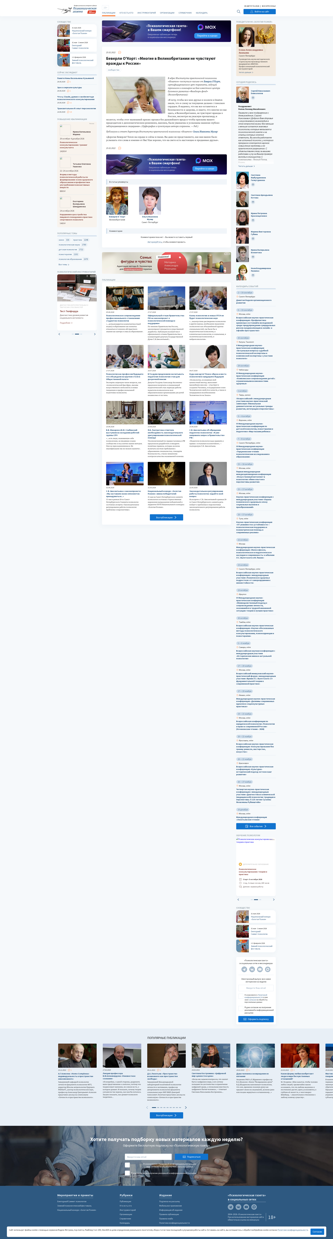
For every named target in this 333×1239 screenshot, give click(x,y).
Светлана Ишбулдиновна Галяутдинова (258, 177)
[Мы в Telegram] (244, 969)
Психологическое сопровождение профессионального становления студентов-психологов (123, 318)
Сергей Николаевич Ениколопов (260, 92)
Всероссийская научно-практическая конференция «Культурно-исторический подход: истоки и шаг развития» (254, 770)
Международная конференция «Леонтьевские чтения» (251, 818)
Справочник (185, 12)
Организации (167, 12)
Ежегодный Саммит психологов (71, 1201)
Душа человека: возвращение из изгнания (252, 1074)
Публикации (108, 12)
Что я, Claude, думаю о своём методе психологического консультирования (75, 98)
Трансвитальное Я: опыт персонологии (76, 108)
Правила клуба (166, 1218)
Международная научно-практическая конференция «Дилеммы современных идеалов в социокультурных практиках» (255, 703)
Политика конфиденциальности (174, 1223)
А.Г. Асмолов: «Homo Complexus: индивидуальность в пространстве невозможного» (75, 1076)
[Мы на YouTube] (260, 969)
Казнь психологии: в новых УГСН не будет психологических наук (206, 316)
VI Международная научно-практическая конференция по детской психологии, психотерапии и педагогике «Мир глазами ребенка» (254, 428)
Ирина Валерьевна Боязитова (260, 251)
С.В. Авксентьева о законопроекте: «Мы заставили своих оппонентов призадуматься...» (123, 494)
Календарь (202, 12)
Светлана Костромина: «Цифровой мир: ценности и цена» (209, 1074)
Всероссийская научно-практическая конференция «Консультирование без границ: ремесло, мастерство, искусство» (255, 748)
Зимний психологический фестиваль (74, 1205)
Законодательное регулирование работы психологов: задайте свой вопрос (206, 494)
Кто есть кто (126, 12)
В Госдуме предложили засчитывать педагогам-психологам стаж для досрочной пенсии (166, 376)
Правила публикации (169, 1214)
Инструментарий (146, 12)
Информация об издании (170, 1210)
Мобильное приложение (170, 1205)
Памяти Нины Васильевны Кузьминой (75, 78)
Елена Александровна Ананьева (251, 51)
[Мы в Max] (268, 969)
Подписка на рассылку (169, 1201)
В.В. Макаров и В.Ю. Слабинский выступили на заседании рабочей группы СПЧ (122, 432)
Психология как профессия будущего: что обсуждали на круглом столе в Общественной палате (125, 376)
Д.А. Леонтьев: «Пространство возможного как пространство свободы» (162, 1076)
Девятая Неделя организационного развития (254, 301)
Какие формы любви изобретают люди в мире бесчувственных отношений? (297, 1076)
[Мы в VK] (252, 969)
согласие (252, 1000)
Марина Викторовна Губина (261, 233)
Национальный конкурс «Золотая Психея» (76, 1210)
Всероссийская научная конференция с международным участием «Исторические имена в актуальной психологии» (255, 655)
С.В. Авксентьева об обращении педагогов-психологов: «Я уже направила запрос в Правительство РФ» (207, 434)
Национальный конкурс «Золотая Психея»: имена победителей (164, 492)
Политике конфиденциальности (293, 1230)
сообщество (113, 70)
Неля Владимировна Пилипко (261, 269)
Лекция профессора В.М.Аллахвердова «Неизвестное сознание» (119, 1076)
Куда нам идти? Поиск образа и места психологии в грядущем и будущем (207, 375)
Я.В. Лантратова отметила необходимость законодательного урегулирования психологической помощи (165, 434)
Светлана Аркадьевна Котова (262, 196)
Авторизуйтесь (155, 242)
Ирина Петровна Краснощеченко (259, 214)
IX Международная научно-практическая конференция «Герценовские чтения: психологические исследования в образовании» (253, 451)
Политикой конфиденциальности (256, 996)
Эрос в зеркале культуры (69, 87)
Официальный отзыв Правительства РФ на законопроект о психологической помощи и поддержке (166, 319)
